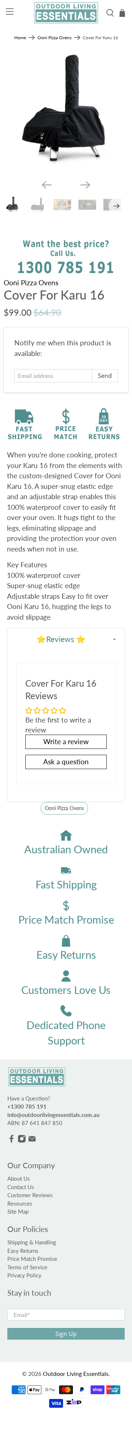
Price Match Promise (32, 1258)
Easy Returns (22, 1250)
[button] (66, 639)
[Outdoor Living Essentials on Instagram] (22, 1140)
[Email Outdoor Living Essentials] (32, 1140)
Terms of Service (27, 1267)
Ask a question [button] (66, 761)
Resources (19, 1203)
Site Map (18, 1211)
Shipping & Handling (31, 1242)
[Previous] (46, 184)
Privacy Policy (24, 1275)
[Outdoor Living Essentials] (66, 13)
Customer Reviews (30, 1195)
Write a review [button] (66, 741)
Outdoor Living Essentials (76, 1373)
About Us (18, 1178)
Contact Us (20, 1187)
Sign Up (66, 1334)
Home (20, 38)
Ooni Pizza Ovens (54, 38)
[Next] (85, 184)
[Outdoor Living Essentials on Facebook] (11, 1140)
